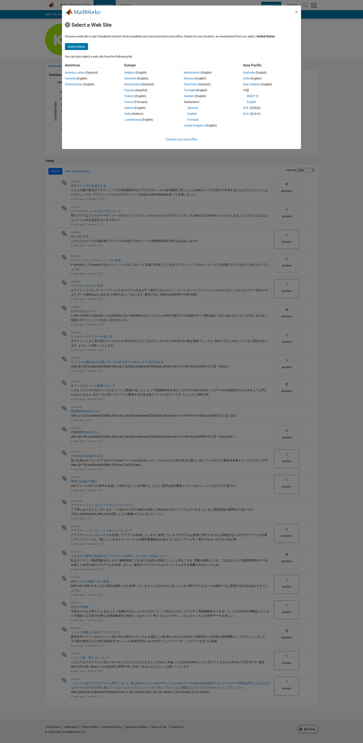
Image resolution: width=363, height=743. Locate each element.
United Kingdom (194, 125)
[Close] (297, 12)
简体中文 (253, 96)
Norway (189, 78)
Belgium (129, 72)
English (192, 113)
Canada (70, 78)
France (128, 102)
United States (73, 84)
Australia (249, 72)
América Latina (75, 72)
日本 (246, 108)
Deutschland (132, 84)
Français (193, 119)
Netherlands (192, 72)
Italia (127, 113)
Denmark (130, 78)
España (129, 90)
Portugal (189, 90)
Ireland (128, 108)
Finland (129, 96)
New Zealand (251, 84)
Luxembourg (132, 119)
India (246, 78)
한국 (246, 113)
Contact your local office (181, 139)
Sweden (189, 96)
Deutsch (192, 108)
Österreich (190, 84)
